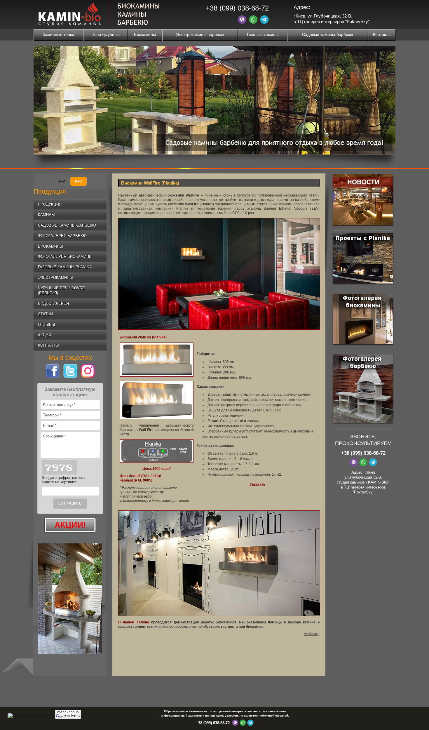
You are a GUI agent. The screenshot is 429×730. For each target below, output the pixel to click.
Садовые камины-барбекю (327, 34)
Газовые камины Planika (65, 267)
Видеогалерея (53, 303)
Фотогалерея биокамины (65, 256)
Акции (44, 335)
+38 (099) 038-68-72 (237, 8)
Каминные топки (58, 34)
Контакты (381, 34)
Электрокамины (55, 277)
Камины (46, 215)
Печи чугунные (105, 34)
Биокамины (145, 34)
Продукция (50, 204)
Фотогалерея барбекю (62, 236)
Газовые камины (262, 34)
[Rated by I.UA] (31, 717)
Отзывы (46, 324)
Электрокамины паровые (200, 34)
